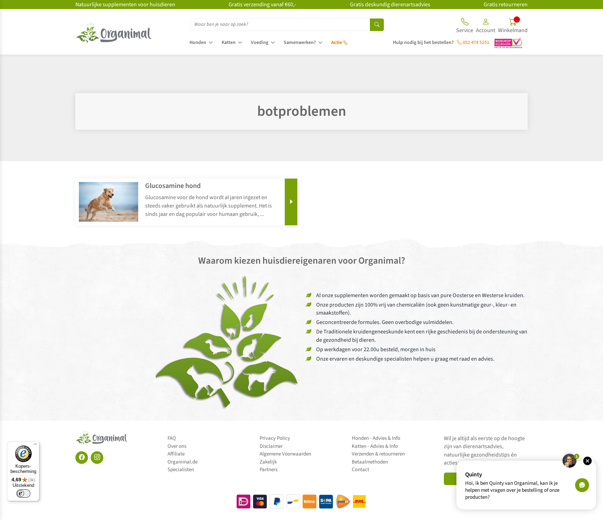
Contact (360, 469)
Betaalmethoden (370, 462)
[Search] (377, 24)
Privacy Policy (275, 438)
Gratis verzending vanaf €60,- (262, 4)
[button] (485, 26)
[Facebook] (81, 457)
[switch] (23, 493)
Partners (268, 469)
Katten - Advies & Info (375, 446)
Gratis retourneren (506, 4)
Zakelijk (268, 462)
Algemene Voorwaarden (285, 454)
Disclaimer (271, 446)
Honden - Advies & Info (376, 438)
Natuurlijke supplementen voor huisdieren (125, 4)
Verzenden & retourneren (378, 454)
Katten (229, 42)
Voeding (259, 42)
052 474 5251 (475, 42)
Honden (197, 42)
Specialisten (181, 469)
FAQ (172, 438)
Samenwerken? (300, 42)
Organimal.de (183, 462)
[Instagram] (97, 457)
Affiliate (176, 454)
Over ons (177, 446)
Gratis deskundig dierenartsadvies (390, 4)
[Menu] (35, 446)
